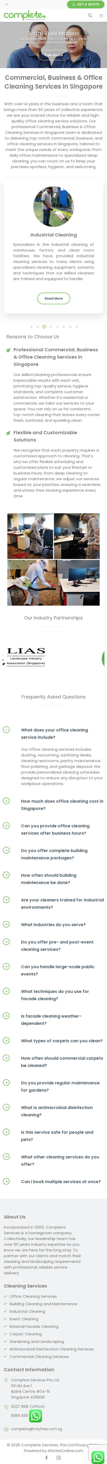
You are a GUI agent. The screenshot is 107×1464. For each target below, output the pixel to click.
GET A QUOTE (88, 4)
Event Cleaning (24, 1319)
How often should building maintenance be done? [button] (41, 879)
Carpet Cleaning (26, 1334)
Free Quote (53, 55)
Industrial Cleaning (27, 1311)
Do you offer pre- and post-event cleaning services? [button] (49, 945)
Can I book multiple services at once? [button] (53, 1181)
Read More (54, 298)
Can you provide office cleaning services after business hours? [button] (47, 829)
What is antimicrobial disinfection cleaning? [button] (49, 1111)
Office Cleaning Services (33, 1296)
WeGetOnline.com (65, 1450)
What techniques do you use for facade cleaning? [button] (47, 995)
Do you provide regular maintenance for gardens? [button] (52, 1086)
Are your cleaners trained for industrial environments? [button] (54, 903)
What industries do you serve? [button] (45, 924)
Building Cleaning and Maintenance (43, 1304)
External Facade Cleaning (34, 1326)
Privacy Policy (87, 1445)
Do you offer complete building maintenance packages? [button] (46, 854)
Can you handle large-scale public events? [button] (50, 970)
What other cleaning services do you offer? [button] (52, 1160)
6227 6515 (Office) (28, 1406)
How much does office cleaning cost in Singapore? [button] (54, 805)
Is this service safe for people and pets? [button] (49, 1136)
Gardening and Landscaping (37, 1341)
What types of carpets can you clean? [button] (54, 1040)
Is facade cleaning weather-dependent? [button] (43, 1019)
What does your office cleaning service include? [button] (46, 733)
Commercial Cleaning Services (39, 1356)
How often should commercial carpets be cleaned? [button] (54, 1062)
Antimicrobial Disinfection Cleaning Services (52, 1349)
